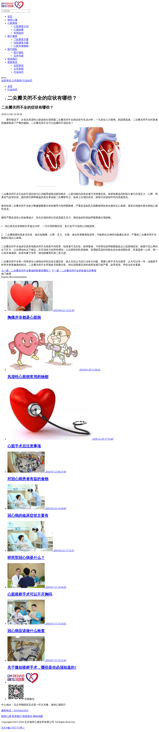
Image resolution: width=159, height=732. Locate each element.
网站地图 (38, 716)
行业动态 (19, 72)
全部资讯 (19, 65)
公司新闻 (19, 68)
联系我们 (12, 59)
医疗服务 (12, 36)
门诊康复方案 (21, 39)
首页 (9, 16)
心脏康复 (12, 23)
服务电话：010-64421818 (14, 710)
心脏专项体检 (21, 46)
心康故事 (19, 29)
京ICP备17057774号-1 (13, 727)
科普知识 (19, 33)
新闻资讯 (12, 62)
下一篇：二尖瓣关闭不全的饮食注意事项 (74, 270)
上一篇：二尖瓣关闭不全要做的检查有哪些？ (26, 270)
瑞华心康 (12, 19)
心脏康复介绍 (21, 26)
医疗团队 (12, 49)
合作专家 (19, 55)
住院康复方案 (21, 42)
